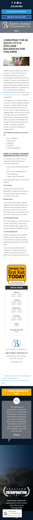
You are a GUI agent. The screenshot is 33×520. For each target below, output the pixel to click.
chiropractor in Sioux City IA (13, 95)
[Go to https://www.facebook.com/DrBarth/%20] (12, 3)
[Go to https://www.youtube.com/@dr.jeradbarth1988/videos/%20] (18, 3)
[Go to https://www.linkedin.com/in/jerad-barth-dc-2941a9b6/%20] (20, 3)
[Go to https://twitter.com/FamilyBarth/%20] (15, 3)
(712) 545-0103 (16, 6)
